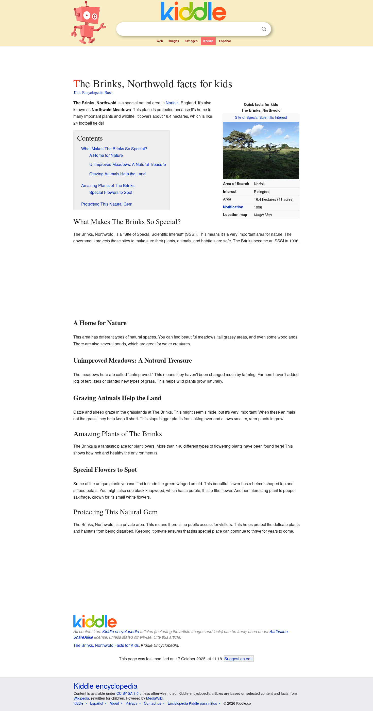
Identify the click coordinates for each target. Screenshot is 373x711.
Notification (233, 206)
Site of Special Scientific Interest (261, 117)
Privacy (131, 703)
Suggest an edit (238, 658)
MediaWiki (154, 698)
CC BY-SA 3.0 (127, 693)
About (114, 703)
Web (160, 41)
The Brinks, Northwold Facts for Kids (106, 645)
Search (264, 29)
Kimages (191, 41)
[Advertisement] (186, 61)
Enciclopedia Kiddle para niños (192, 703)
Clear (253, 29)
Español (225, 41)
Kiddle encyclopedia (120, 631)
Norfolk (172, 103)
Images (173, 41)
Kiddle (78, 703)
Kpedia (208, 41)
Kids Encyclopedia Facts (93, 92)
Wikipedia (81, 698)
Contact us (152, 703)
